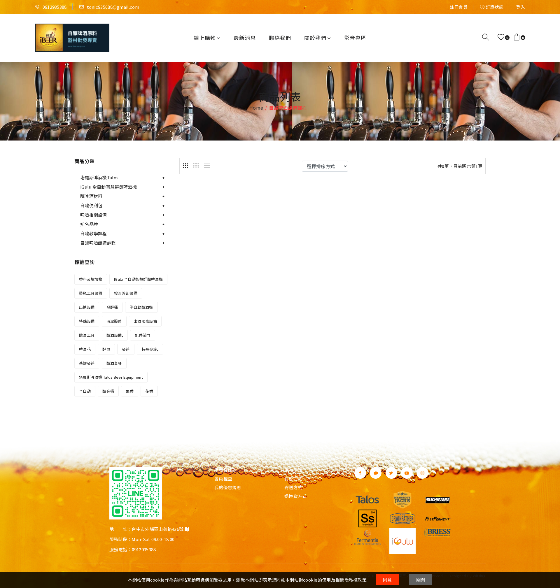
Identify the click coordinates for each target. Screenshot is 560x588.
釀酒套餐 (114, 363)
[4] (196, 165)
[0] (501, 37)
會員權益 (223, 479)
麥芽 (126, 349)
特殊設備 (86, 321)
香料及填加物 (90, 279)
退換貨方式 (295, 496)
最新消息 (245, 37)
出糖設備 (86, 307)
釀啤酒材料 (91, 196)
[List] (207, 165)
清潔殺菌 (114, 321)
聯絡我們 (280, 37)
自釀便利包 (91, 205)
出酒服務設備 (145, 321)
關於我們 (315, 37)
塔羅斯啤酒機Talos (99, 177)
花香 (149, 391)
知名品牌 (89, 224)
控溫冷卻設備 (125, 293)
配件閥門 (142, 335)
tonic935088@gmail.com (112, 7)
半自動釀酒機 (141, 307)
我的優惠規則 (227, 487)
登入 (520, 7)
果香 (130, 391)
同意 (387, 580)
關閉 (420, 580)
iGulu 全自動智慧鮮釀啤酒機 (108, 187)
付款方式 (293, 479)
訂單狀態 (494, 7)
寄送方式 (293, 487)
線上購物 (205, 37)
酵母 (106, 349)
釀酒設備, (114, 335)
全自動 (85, 391)
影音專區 (355, 37)
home (256, 107)
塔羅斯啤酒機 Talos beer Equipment (111, 377)
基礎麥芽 (86, 363)
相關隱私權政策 (351, 580)
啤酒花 (85, 349)
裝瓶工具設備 (90, 293)
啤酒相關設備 (93, 215)
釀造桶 (108, 391)
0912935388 (53, 7)
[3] (185, 165)
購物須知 (293, 470)
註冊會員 (459, 7)
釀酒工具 (86, 335)
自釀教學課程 (93, 233)
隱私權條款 (225, 470)
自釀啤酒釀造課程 (98, 243)
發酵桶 (112, 307)
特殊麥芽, (149, 349)
